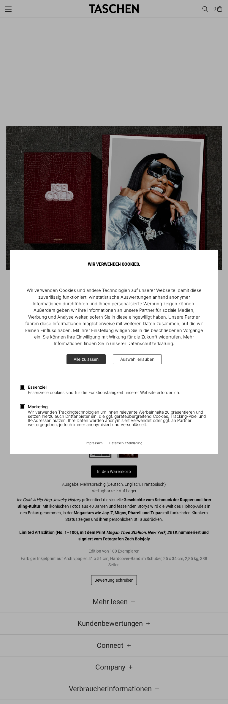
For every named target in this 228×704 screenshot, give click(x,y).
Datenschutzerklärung (125, 443)
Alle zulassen (86, 359)
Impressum (94, 443)
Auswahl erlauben (137, 359)
